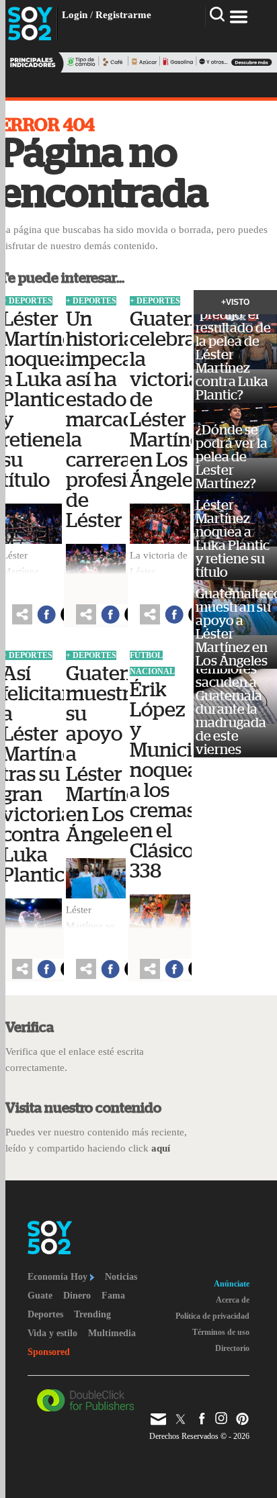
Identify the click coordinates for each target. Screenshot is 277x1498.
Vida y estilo (52, 1333)
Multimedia (112, 1333)
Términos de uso (220, 1332)
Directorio (232, 1348)
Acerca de (232, 1300)
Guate (40, 1296)
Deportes (45, 1314)
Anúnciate (231, 1284)
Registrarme (123, 14)
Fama (113, 1296)
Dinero (77, 1296)
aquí (160, 1148)
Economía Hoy (59, 1277)
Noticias (121, 1277)
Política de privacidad (212, 1316)
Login (74, 14)
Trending (92, 1314)
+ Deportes (27, 301)
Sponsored (49, 1352)
